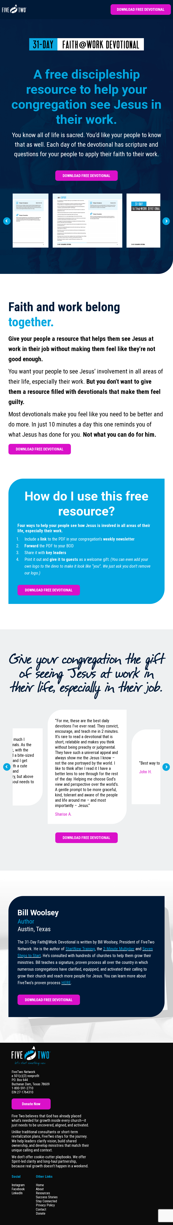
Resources (43, 1193)
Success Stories (47, 1197)
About (40, 1189)
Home (40, 1185)
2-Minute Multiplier (118, 948)
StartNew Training (80, 948)
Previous (7, 221)
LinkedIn (17, 1193)
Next (166, 221)
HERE (66, 982)
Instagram (18, 1185)
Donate (40, 1213)
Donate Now (31, 1104)
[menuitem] (47, 1185)
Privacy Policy (45, 1205)
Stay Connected (46, 1201)
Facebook (18, 1189)
